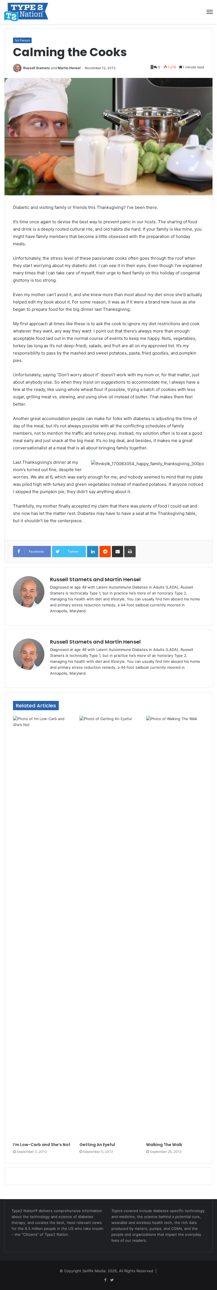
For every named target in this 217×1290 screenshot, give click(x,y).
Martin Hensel (69, 68)
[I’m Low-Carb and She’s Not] (42, 927)
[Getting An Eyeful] (108, 927)
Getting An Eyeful (97, 1144)
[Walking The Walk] (175, 927)
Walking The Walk (164, 1144)
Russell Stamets (36, 68)
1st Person (22, 40)
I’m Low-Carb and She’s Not (41, 1144)
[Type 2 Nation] (31, 12)
